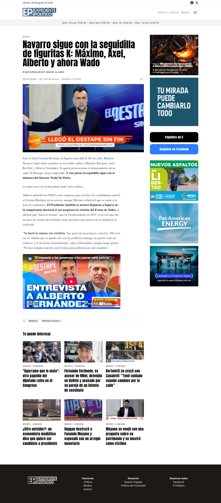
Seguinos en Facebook (174, 149)
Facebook (178, 482)
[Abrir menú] (195, 12)
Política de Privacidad (133, 485)
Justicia (174, 12)
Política (162, 12)
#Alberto (33, 320)
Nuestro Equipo (133, 482)
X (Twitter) (178, 485)
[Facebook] (191, 2)
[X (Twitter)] (196, 2)
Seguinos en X (174, 137)
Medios (185, 12)
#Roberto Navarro (51, 320)
